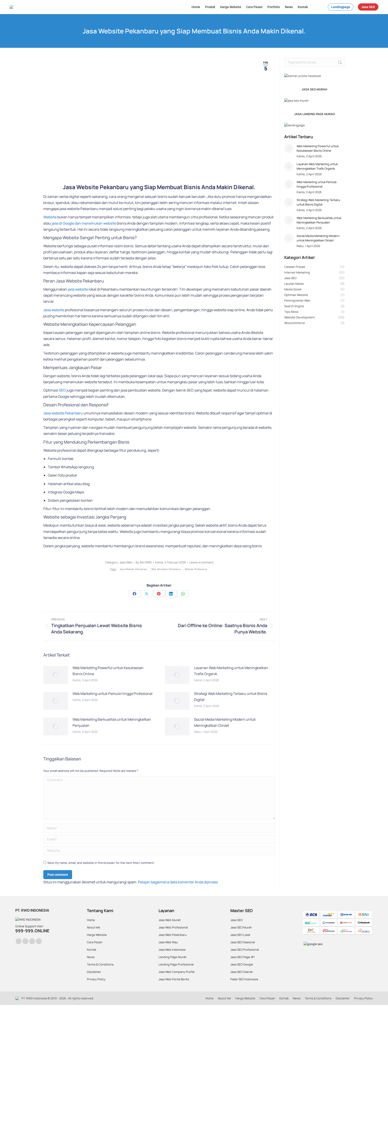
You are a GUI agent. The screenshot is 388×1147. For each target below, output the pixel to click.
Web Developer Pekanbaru (166, 569)
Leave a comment (201, 562)
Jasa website (53, 309)
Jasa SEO (236, 920)
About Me (93, 927)
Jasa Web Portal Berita (174, 979)
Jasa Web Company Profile (177, 972)
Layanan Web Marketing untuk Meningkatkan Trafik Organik (231, 670)
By (144, 562)
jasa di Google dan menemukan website (84, 223)
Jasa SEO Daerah (241, 972)
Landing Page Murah (173, 957)
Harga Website (97, 935)
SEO (62, 390)
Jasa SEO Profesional (244, 950)
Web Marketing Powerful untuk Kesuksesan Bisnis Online (108, 670)
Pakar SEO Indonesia (244, 979)
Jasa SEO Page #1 (242, 957)
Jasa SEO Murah (241, 927)
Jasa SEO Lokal (240, 935)
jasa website (78, 289)
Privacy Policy (96, 979)
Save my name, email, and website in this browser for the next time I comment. (100, 863)
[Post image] (55, 675)
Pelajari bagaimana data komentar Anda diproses (178, 882)
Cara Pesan (94, 942)
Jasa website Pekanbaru (63, 413)
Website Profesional (196, 569)
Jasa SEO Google (241, 964)
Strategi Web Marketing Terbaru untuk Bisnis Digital (230, 696)
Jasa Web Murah (170, 920)
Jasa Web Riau (168, 942)
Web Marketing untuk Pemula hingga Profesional (112, 693)
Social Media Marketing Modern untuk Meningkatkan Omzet (225, 722)
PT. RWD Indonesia (34, 998)
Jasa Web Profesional (173, 927)
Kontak (91, 950)
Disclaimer (94, 972)
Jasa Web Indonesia (172, 950)
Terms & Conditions (100, 964)
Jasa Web (125, 562)
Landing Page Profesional (176, 964)
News (91, 957)
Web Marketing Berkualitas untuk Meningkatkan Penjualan (112, 722)
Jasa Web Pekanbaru (173, 935)
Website (50, 217)
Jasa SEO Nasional (242, 942)
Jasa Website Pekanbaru (133, 569)
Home (91, 920)
